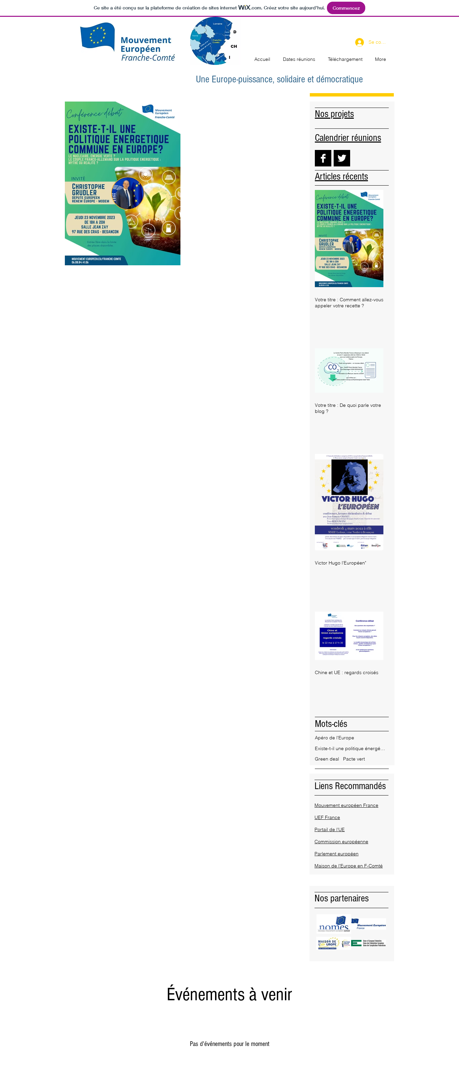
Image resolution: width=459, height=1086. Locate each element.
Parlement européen (337, 854)
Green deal (327, 759)
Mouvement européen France (346, 805)
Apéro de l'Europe (334, 738)
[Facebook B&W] (323, 158)
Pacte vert (354, 759)
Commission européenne (341, 842)
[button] (333, 924)
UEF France (327, 817)
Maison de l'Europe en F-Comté (349, 866)
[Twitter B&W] (342, 158)
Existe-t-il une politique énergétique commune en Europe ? (350, 748)
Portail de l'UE (330, 829)
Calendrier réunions (348, 138)
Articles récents (341, 176)
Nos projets (334, 114)
